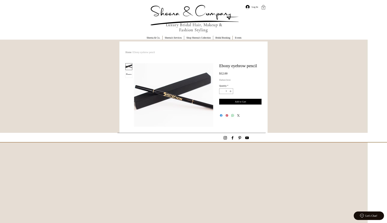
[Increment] (231, 91)
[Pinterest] (239, 138)
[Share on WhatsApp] (232, 115)
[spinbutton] (226, 91)
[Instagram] (225, 138)
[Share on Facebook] (221, 115)
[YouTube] (247, 138)
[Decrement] (221, 91)
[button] (263, 7)
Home (128, 52)
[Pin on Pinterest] (227, 115)
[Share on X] (238, 115)
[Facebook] (232, 138)
